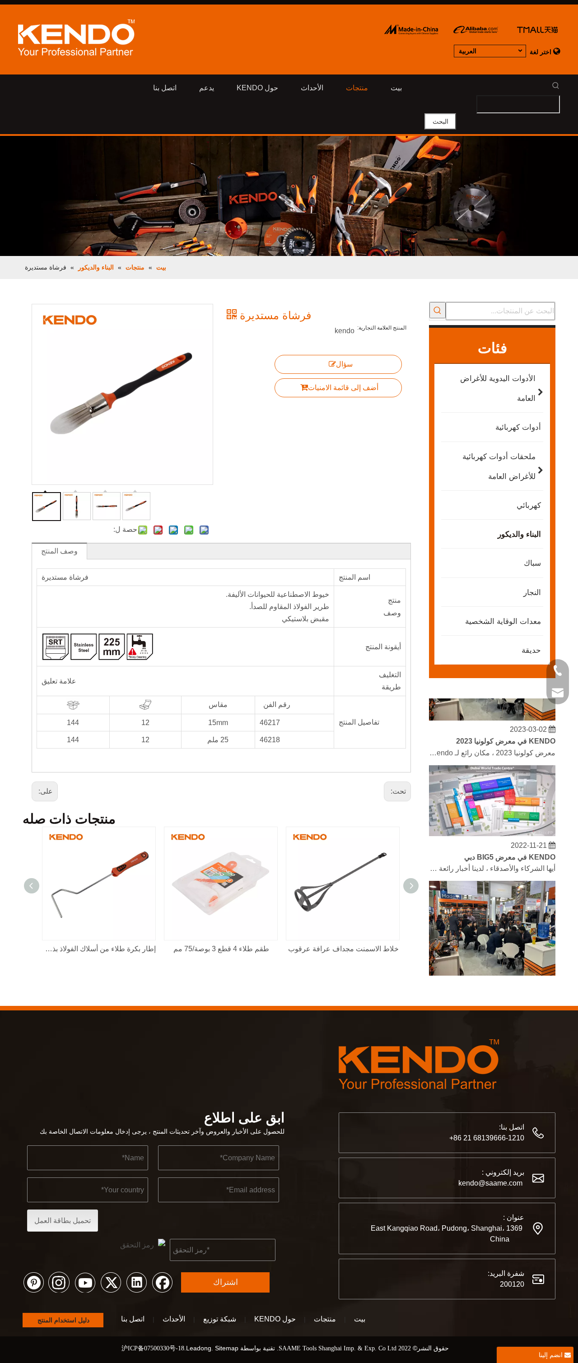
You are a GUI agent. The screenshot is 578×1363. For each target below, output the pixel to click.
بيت (359, 1319)
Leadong (198, 1348)
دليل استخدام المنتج (62, 1320)
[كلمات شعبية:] (437, 310)
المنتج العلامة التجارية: (381, 328)
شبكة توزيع (219, 1319)
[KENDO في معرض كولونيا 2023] (492, 712)
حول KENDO (275, 1319)
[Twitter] (110, 1282)
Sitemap (226, 1348)
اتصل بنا (132, 1319)
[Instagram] (59, 1282)
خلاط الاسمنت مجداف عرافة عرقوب (343, 949)
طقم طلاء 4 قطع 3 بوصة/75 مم (221, 949)
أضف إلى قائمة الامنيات (343, 387)
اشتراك (225, 1282)
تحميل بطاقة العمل (62, 1220)
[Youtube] (85, 1282)
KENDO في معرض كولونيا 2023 (505, 736)
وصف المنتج (59, 551)
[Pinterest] (33, 1282)
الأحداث (174, 1319)
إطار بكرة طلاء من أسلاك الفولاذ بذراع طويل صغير (99, 949)
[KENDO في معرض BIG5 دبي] (492, 828)
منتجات (325, 1319)
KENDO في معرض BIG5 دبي (509, 852)
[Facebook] (162, 1282)
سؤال (344, 364)
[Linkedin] (136, 1282)
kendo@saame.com (490, 1183)
